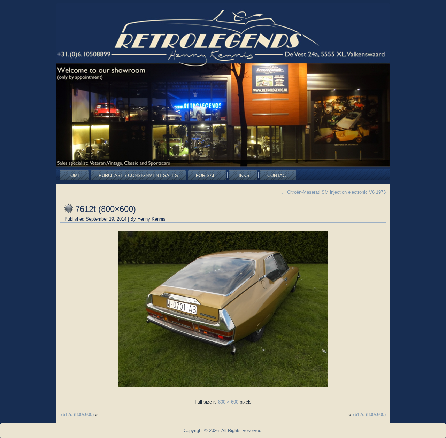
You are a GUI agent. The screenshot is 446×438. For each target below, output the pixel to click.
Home (74, 175)
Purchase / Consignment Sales (138, 175)
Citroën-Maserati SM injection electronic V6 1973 (333, 192)
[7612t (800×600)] (223, 389)
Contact (278, 175)
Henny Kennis (151, 219)
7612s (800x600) (369, 414)
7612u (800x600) (77, 414)
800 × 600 (228, 402)
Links (242, 175)
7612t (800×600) (105, 209)
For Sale (207, 175)
